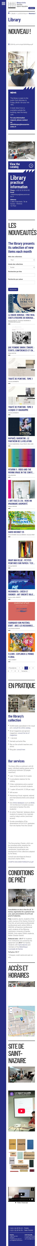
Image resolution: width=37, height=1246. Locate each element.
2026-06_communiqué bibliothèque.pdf (21, 44)
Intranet (31, 8)
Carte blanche (22, 945)
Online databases (18, 803)
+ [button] (11, 1008)
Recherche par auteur (15, 279)
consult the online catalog (21, 728)
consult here (21, 750)
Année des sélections (15, 264)
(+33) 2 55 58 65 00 (16, 1228)
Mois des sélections (15, 257)
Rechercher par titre (15, 271)
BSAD (32, 803)
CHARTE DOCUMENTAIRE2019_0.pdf (20, 862)
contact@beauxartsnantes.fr (16, 1240)
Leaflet (32, 1035)
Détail (21, 309)
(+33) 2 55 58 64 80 (16, 1230)
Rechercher (13, 289)
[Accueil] (21, 5)
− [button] (11, 1011)
